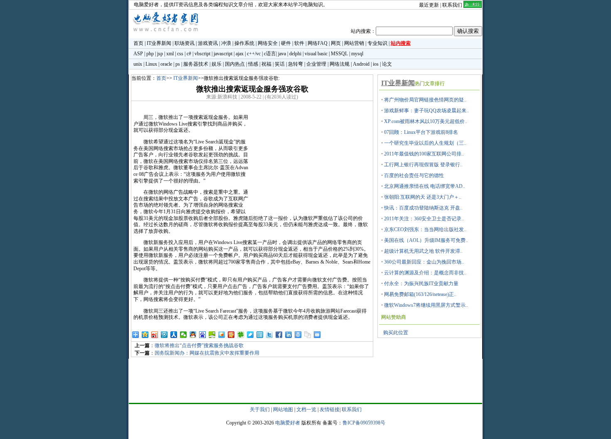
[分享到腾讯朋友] (240, 334)
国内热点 (235, 64)
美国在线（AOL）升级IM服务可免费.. (426, 240)
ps (177, 64)
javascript (223, 54)
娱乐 (217, 64)
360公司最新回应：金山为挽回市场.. (424, 262)
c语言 (270, 54)
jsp (160, 54)
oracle (166, 64)
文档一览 (306, 409)
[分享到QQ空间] (145, 334)
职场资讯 (185, 43)
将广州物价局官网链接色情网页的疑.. (425, 100)
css (180, 54)
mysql (357, 54)
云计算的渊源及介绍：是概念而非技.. (425, 273)
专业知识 (377, 43)
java (282, 54)
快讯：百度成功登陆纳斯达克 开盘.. (423, 208)
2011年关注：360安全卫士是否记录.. (424, 219)
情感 (253, 64)
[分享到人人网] (173, 334)
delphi (295, 54)
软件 (299, 43)
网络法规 (340, 64)
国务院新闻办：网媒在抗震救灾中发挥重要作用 (207, 353)
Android (361, 64)
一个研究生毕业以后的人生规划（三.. (425, 143)
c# (189, 54)
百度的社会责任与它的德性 (414, 175)
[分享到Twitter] (269, 334)
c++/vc (254, 54)
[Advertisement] (310, 161)
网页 (336, 43)
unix (137, 64)
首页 (138, 43)
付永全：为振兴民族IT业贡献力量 (421, 283)
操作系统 (244, 43)
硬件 (286, 43)
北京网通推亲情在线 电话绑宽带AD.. (424, 186)
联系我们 (452, 5)
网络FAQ (318, 43)
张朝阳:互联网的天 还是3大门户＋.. (422, 197)
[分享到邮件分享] (317, 334)
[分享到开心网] (231, 334)
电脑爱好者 (146, 4)
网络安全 (268, 43)
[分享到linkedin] (288, 334)
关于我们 (260, 409)
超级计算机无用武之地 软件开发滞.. (423, 251)
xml (170, 54)
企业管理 (316, 64)
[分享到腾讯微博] (164, 334)
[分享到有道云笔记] (250, 334)
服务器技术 (195, 64)
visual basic (316, 54)
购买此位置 (395, 332)
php (150, 54)
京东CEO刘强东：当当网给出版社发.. (425, 229)
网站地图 (283, 409)
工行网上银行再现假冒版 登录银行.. (423, 165)
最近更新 (429, 5)
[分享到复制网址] (307, 334)
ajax (240, 54)
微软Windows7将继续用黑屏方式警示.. (426, 305)
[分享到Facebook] (279, 334)
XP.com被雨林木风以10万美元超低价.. (425, 121)
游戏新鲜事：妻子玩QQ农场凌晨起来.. (426, 110)
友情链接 (330, 409)
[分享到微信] (183, 334)
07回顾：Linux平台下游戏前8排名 (421, 132)
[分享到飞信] (221, 334)
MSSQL (339, 54)
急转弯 (295, 64)
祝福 (266, 64)
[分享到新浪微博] (154, 334)
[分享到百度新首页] (202, 334)
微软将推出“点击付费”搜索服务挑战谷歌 (199, 345)
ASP (138, 54)
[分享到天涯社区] (260, 334)
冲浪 (226, 43)
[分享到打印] (298, 334)
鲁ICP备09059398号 (363, 423)
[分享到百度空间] (212, 334)
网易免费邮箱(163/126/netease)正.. (420, 294)
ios (376, 64)
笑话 (280, 64)
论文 (387, 64)
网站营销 (354, 43)
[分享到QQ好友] (193, 334)
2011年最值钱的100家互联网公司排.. (424, 154)
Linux (151, 64)
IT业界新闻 (159, 43)
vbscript (202, 54)
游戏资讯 (208, 43)
